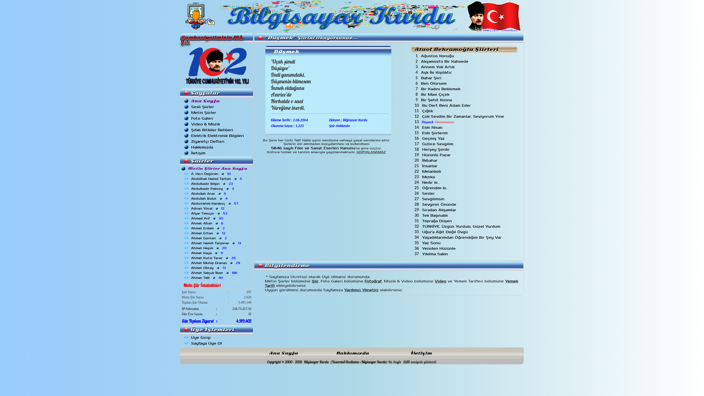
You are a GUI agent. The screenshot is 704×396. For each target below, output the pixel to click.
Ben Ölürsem (434, 83)
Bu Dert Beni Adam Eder (447, 105)
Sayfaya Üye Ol (206, 343)
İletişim (198, 153)
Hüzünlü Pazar (437, 155)
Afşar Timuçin (210, 213)
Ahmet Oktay (209, 268)
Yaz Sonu (432, 243)
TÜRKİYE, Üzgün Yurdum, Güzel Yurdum (462, 226)
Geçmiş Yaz (434, 138)
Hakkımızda (202, 147)
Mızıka (429, 177)
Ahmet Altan (207, 223)
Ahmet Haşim (209, 248)
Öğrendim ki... (436, 188)
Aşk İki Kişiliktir (437, 72)
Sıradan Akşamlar (440, 210)
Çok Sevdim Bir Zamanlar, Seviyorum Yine (463, 116)
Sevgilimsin (434, 199)
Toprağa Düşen (437, 221)
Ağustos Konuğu (438, 56)
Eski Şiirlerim (435, 133)
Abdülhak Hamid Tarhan (217, 179)
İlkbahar (430, 160)
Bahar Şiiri (432, 78)
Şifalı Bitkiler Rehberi (212, 130)
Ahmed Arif (207, 218)
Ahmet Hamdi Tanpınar (216, 243)
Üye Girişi (201, 337)
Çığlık (428, 111)
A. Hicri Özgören (211, 174)
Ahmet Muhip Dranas (216, 263)
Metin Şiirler (203, 112)
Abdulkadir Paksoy (213, 189)
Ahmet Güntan (209, 238)
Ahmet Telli (207, 278)
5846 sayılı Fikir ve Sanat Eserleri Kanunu (313, 148)
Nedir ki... (431, 182)
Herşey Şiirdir (436, 149)
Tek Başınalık (435, 215)
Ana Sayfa (284, 353)
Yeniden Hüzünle (439, 248)
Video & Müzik (205, 124)
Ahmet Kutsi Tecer (214, 258)
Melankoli (432, 171)
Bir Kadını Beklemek (441, 89)
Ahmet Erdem (208, 228)
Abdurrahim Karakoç (215, 203)
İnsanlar (430, 166)
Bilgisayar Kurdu (373, 362)
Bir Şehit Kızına (437, 100)
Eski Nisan (433, 127)
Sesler (429, 193)
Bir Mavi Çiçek (436, 94)
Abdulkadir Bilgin (212, 184)
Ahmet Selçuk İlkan (214, 273)
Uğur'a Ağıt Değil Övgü (445, 232)
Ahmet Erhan (208, 233)
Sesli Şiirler (202, 107)
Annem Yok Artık (438, 67)
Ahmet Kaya (207, 253)
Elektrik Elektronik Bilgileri (217, 135)
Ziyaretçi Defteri (207, 141)
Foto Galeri (202, 118)
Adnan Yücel (208, 208)
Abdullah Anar (209, 194)
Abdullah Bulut (210, 198)
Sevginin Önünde (440, 204)
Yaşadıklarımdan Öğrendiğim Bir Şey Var (462, 237)
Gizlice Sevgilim (438, 144)
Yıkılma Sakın (435, 254)
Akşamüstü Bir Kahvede (445, 61)
